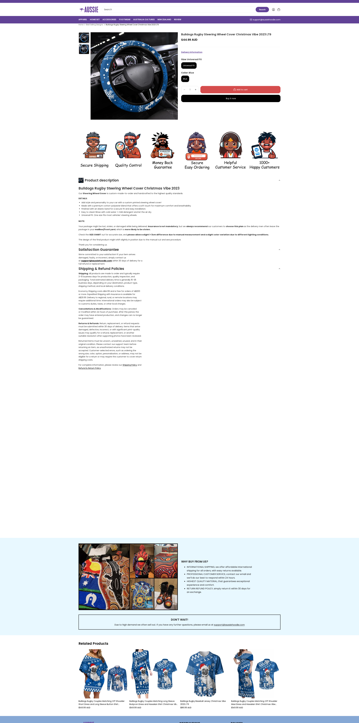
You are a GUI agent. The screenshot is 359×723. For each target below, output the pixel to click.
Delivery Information (191, 52)
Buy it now (231, 98)
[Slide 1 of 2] (84, 38)
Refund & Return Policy (90, 368)
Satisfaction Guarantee (99, 249)
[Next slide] (175, 76)
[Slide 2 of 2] (84, 49)
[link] (94, 151)
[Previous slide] (94, 76)
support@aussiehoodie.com (266, 19)
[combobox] (179, 9)
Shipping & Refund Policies (101, 268)
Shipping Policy (130, 365)
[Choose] (123, 694)
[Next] (277, 679)
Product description (102, 180)
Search (262, 9)
